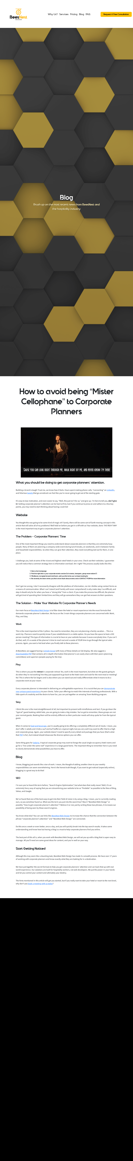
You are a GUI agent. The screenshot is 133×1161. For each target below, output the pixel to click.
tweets (30, 493)
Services (63, 14)
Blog (81, 14)
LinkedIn (110, 490)
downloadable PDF (24, 654)
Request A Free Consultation (116, 14)
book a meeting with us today (40, 883)
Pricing (73, 14)
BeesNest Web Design (40, 610)
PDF (21, 735)
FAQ (88, 14)
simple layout (49, 651)
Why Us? (53, 14)
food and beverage (39, 726)
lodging (36, 742)
